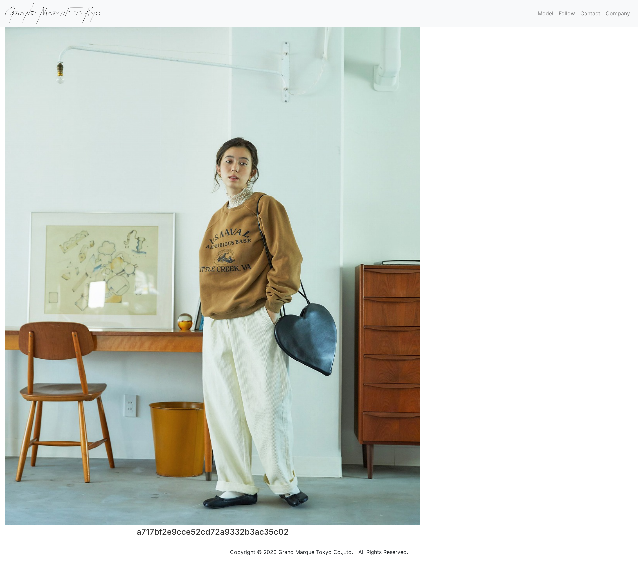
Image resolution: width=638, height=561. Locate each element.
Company (618, 13)
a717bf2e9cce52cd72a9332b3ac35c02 (213, 532)
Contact (590, 13)
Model (545, 13)
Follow (567, 13)
